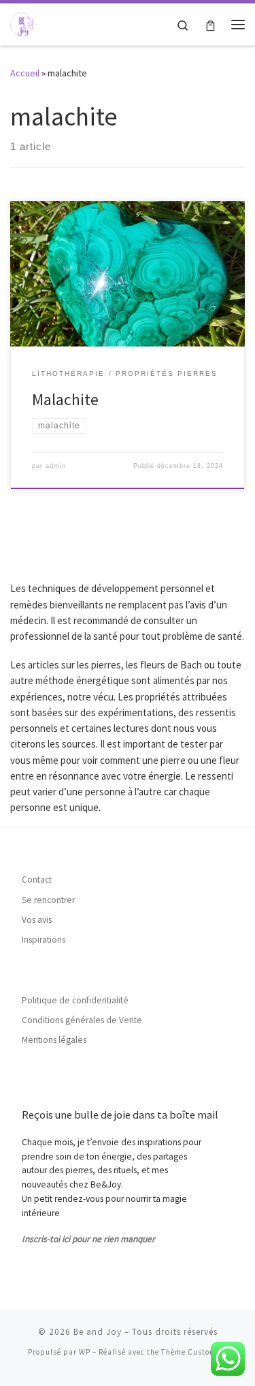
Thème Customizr (194, 1352)
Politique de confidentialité (75, 1000)
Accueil (24, 73)
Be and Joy (97, 1332)
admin (56, 465)
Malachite (65, 399)
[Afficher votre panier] (210, 24)
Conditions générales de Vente (82, 1020)
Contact (37, 879)
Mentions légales (54, 1040)
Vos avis (37, 920)
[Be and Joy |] (22, 22)
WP (84, 1352)
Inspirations (43, 939)
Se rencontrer (48, 900)
